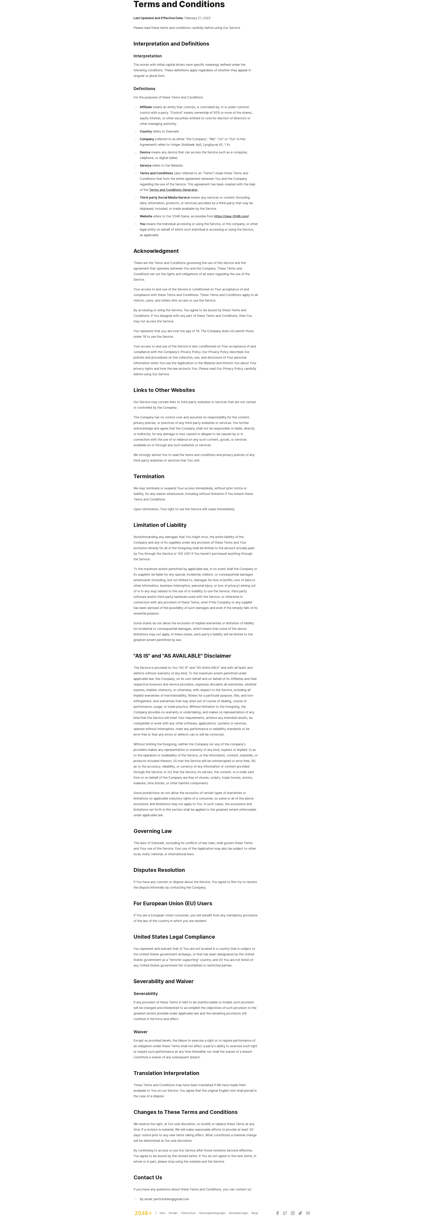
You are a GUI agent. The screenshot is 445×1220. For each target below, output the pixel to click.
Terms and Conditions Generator (173, 190)
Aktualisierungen (238, 1212)
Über (162, 1212)
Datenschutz (188, 1212)
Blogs (255, 1212)
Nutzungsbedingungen (212, 1212)
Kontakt (173, 1212)
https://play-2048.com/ (231, 216)
